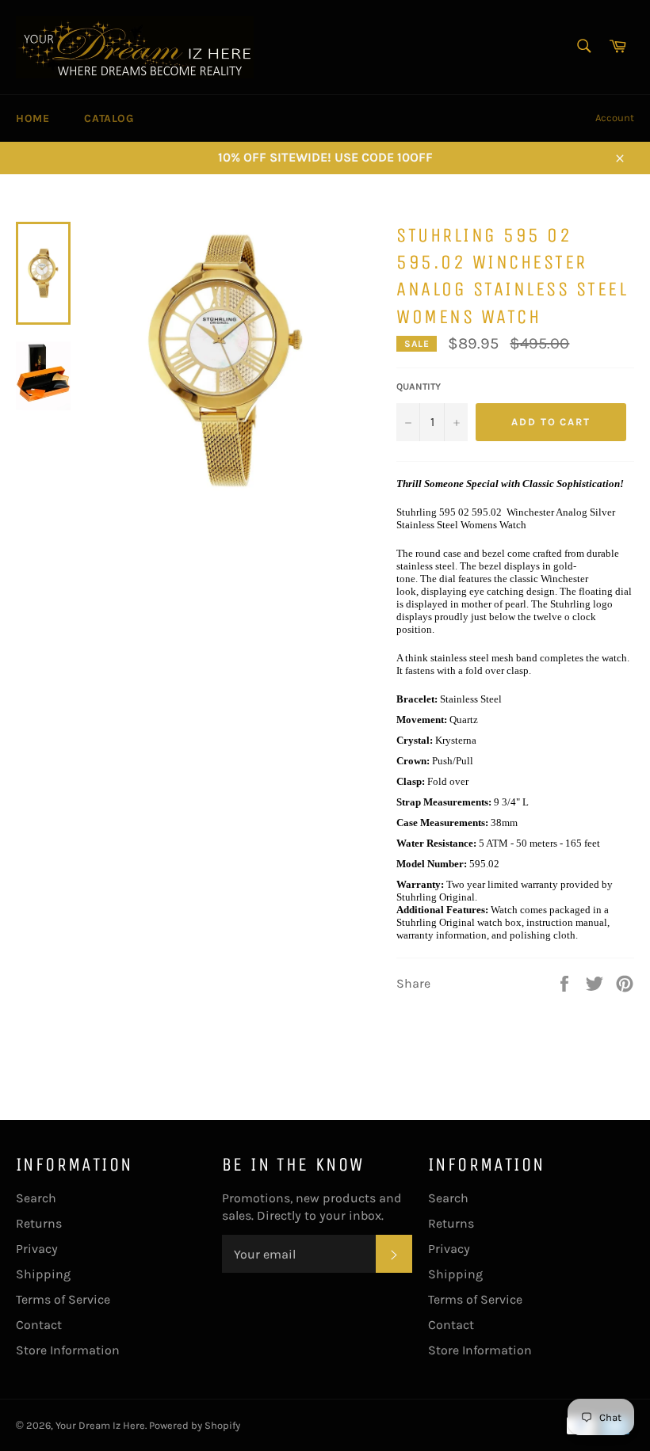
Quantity (418, 386)
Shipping (43, 1274)
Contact (39, 1324)
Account (614, 118)
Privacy (37, 1248)
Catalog (108, 118)
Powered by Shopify (194, 1425)
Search (36, 1197)
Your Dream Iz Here (100, 1425)
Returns (39, 1223)
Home (32, 118)
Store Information (68, 1350)
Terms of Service (63, 1299)
